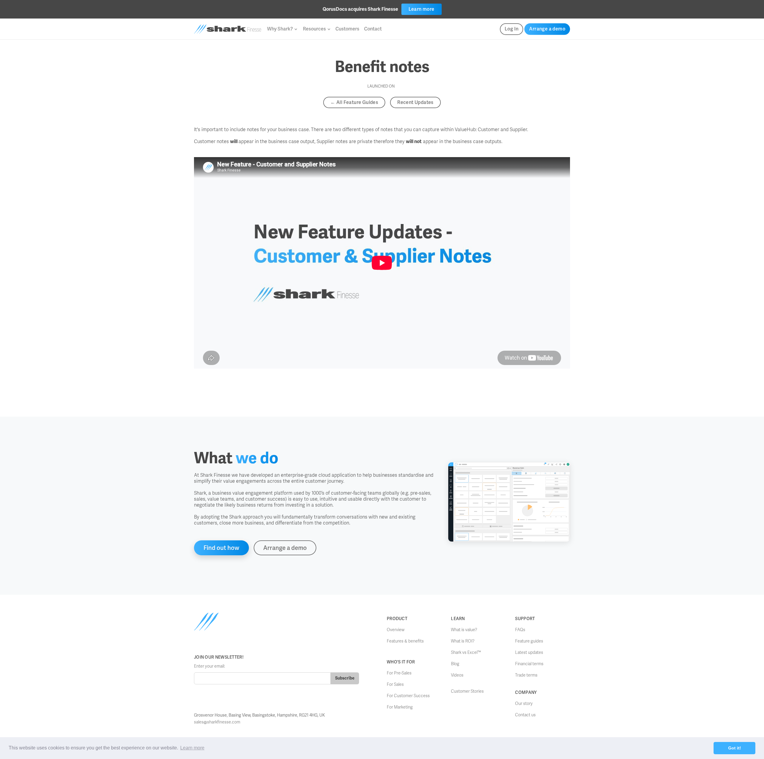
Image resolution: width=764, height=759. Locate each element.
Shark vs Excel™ (466, 652)
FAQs (520, 629)
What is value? (464, 629)
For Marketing (400, 707)
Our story (524, 703)
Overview (395, 629)
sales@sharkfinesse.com (217, 722)
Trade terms (526, 675)
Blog (455, 663)
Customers (347, 29)
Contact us (525, 714)
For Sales (395, 684)
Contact (373, 29)
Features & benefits (405, 641)
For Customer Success (408, 695)
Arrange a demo (547, 29)
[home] (227, 29)
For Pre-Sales (399, 673)
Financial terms (529, 663)
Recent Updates (415, 102)
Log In (511, 29)
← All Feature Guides (354, 102)
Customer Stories (467, 691)
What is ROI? (463, 641)
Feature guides (529, 641)
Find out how (221, 548)
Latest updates (529, 652)
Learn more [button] (192, 747)
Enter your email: (209, 666)
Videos (457, 675)
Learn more (422, 9)
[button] (282, 29)
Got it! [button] (734, 748)
